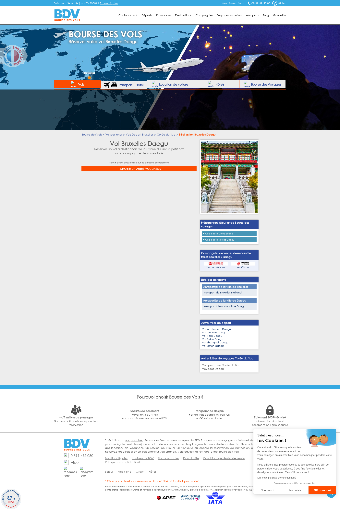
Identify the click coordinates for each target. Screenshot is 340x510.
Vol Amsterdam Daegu (216, 329)
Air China (243, 267)
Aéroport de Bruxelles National (223, 292)
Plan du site (191, 458)
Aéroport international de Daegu (224, 306)
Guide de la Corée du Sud (219, 233)
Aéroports (252, 15)
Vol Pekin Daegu (212, 339)
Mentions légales (116, 458)
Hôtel (152, 471)
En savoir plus (109, 3)
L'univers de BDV (143, 458)
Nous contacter (168, 458)
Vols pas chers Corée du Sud (221, 365)
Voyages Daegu (213, 369)
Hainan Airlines (215, 267)
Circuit (140, 471)
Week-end (124, 471)
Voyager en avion (229, 15)
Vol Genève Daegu (214, 332)
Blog (266, 15)
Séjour (109, 471)
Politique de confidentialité (123, 462)
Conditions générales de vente (224, 458)
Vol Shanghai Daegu (215, 342)
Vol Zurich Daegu (213, 346)
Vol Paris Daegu (212, 336)
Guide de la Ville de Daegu (219, 239)
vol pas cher (133, 440)
